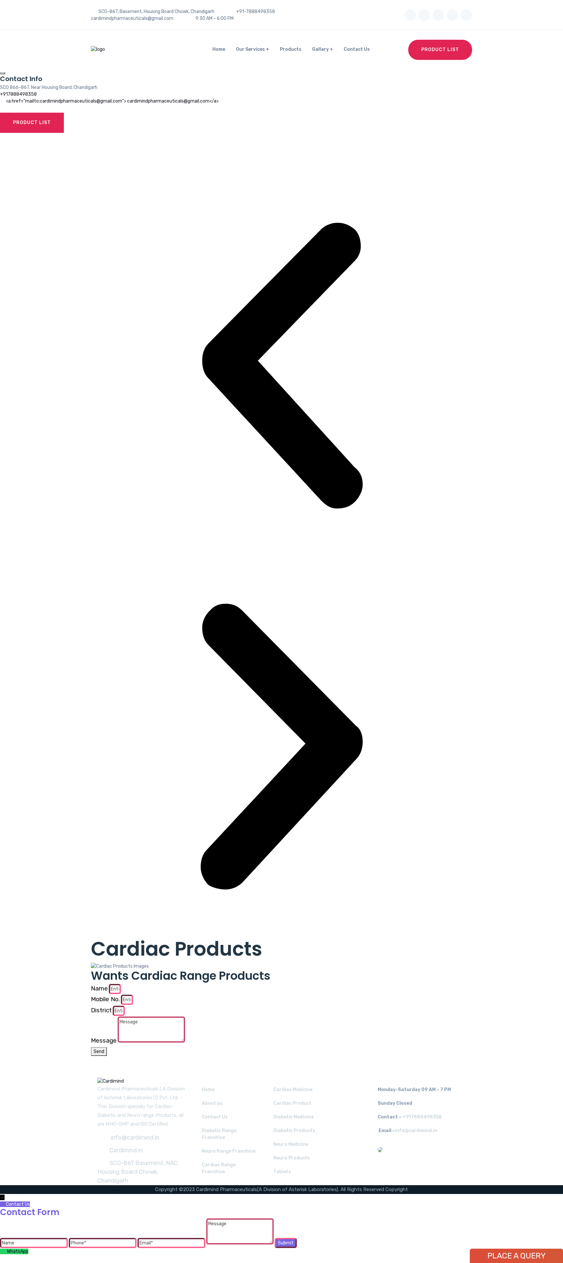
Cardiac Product (292, 1103)
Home (218, 49)
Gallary (320, 49)
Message (104, 1040)
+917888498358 (18, 94)
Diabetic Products (294, 1130)
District (101, 1010)
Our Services (250, 49)
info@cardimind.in (134, 1137)
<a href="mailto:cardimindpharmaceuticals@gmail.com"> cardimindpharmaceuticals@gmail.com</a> (112, 101)
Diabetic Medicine (293, 1117)
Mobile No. (105, 999)
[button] (281, 365)
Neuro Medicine (290, 1144)
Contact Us (357, 49)
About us (212, 1103)
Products (290, 49)
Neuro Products (291, 1158)
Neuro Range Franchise (228, 1151)
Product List (440, 49)
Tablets (282, 1171)
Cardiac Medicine (292, 1089)
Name (99, 988)
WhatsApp (17, 1251)
